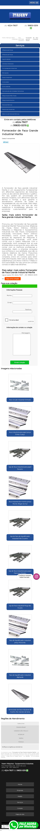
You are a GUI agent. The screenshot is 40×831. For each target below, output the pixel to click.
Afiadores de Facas (7, 54)
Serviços (20, 45)
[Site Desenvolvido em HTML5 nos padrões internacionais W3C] (6, 827)
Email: (10, 302)
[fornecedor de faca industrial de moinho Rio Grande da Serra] (20, 695)
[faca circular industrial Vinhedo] (20, 385)
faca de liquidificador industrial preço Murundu (20, 641)
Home (20, 784)
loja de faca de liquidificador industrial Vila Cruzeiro (20, 537)
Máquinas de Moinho (8, 100)
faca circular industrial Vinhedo (20, 400)
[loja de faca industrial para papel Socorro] (20, 452)
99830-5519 (19, 125)
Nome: (10, 295)
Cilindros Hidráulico (8, 64)
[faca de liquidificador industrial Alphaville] (20, 660)
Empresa (20, 790)
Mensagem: (26, 333)
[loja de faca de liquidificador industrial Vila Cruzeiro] (20, 521)
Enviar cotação (19, 362)
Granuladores (6, 86)
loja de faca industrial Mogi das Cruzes (20, 607)
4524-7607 (13, 25)
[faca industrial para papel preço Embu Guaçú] (20, 417)
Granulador (5, 82)
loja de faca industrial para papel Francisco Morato (20, 572)
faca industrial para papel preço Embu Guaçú (20, 433)
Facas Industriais (7, 77)
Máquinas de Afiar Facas (9, 95)
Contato (20, 808)
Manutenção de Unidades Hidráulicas (13, 91)
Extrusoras (5, 73)
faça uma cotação (12, 279)
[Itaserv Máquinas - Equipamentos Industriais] (20, 15)
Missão (20, 796)
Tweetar (6, 142)
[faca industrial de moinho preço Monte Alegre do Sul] (20, 486)
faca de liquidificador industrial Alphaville (20, 676)
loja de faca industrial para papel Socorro (20, 468)
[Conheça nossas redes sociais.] (36, 576)
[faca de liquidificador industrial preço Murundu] (20, 625)
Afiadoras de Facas (7, 50)
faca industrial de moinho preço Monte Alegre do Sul (20, 503)
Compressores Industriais (9, 68)
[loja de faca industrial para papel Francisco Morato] (20, 556)
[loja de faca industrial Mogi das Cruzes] (20, 590)
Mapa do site (20, 814)
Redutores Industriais (8, 109)
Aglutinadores (6, 59)
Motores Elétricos (7, 105)
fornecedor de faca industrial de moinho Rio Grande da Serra (20, 711)
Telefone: (28, 310)
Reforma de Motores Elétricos (10, 114)
